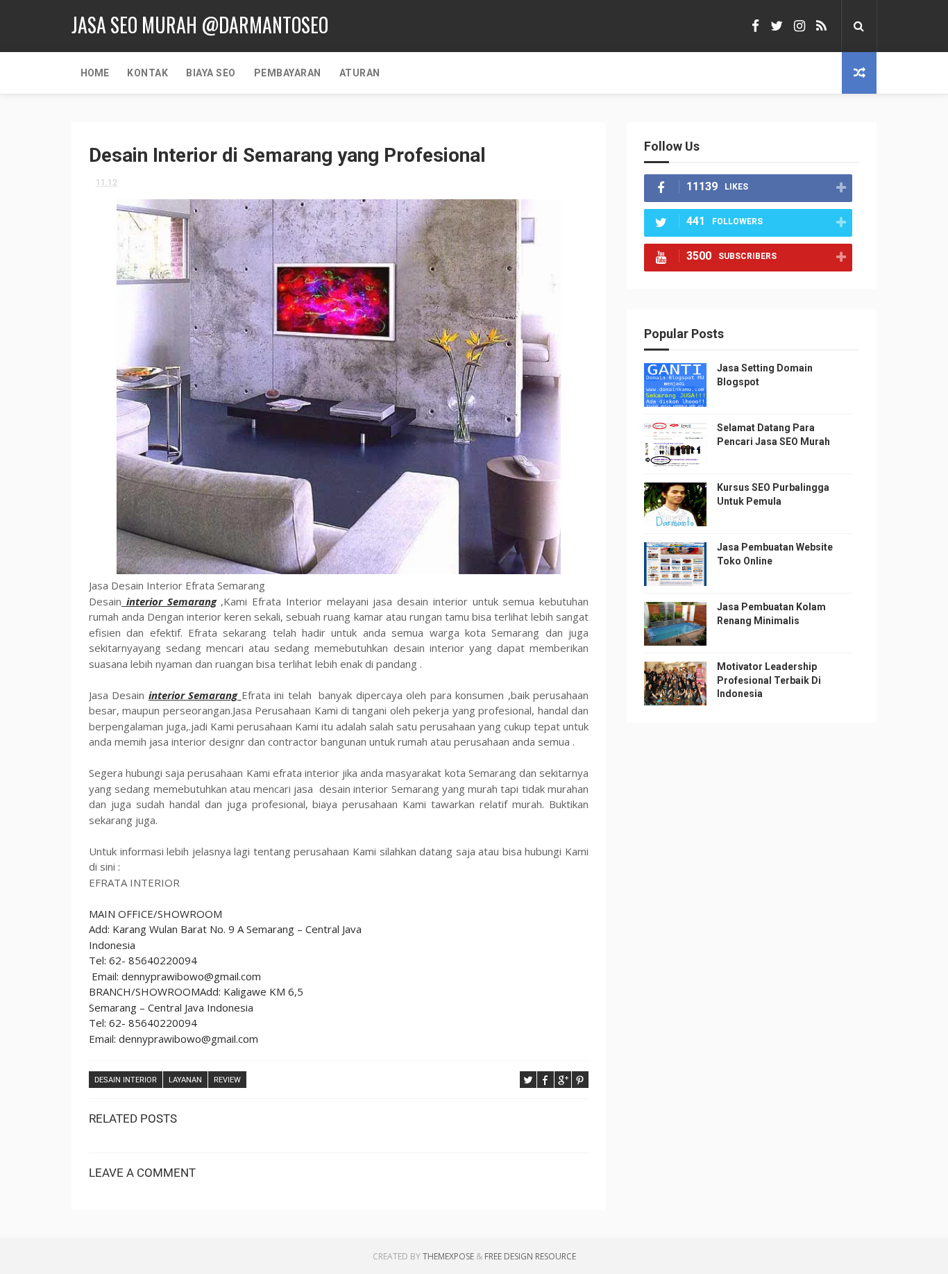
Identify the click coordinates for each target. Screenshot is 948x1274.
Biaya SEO (211, 72)
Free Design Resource (530, 1256)
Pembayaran (287, 72)
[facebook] (755, 26)
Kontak (147, 72)
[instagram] (799, 26)
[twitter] (776, 26)
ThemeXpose (448, 1256)
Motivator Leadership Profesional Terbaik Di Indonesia (769, 680)
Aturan (359, 72)
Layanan (185, 1079)
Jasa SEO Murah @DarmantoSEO (199, 24)
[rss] (821, 26)
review (227, 1079)
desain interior (125, 1079)
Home (95, 72)
